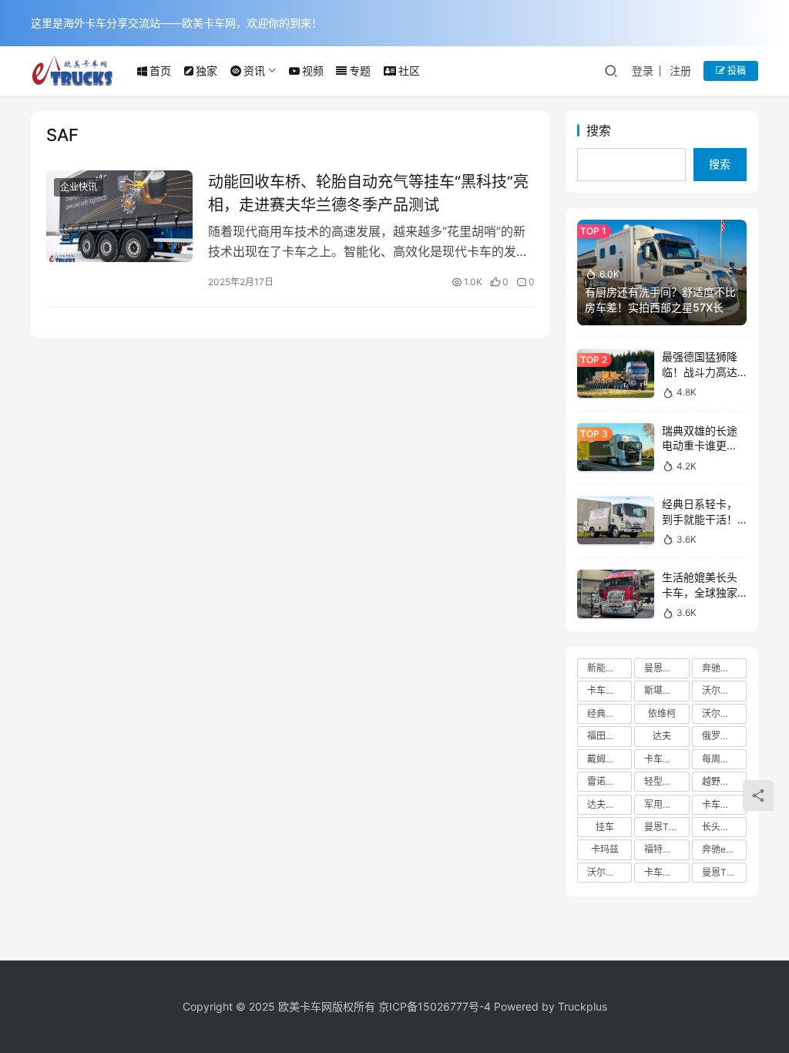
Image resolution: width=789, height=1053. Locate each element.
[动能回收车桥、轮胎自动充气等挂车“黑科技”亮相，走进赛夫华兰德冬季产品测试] (119, 216)
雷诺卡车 (605, 781)
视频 (313, 70)
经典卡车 (605, 713)
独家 (206, 70)
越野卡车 (720, 781)
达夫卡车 (605, 804)
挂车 (605, 827)
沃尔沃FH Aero (609, 872)
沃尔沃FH (722, 713)
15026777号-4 (454, 1006)
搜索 (598, 130)
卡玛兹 (605, 849)
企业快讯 (78, 187)
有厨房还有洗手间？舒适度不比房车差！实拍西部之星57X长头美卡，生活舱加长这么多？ (660, 306)
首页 (160, 70)
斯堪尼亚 (662, 690)
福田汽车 (605, 736)
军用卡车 (662, 804)
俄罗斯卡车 (724, 736)
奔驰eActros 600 (724, 849)
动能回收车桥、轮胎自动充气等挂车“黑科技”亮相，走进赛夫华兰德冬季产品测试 (368, 193)
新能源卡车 (609, 668)
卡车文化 (720, 804)
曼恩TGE (720, 872)
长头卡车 (720, 827)
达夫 (662, 736)
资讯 (254, 70)
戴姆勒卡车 (609, 759)
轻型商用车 (666, 781)
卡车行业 (605, 690)
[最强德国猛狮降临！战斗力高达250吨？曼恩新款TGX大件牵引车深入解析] (615, 373)
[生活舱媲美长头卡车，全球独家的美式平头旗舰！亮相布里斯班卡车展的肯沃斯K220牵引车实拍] (615, 594)
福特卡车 (662, 849)
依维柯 (662, 713)
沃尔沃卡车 (724, 690)
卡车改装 (662, 872)
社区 (409, 70)
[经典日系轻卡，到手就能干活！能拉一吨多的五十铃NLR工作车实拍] (615, 520)
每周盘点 (720, 759)
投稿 (735, 70)
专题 (360, 70)
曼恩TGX (663, 827)
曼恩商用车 (666, 668)
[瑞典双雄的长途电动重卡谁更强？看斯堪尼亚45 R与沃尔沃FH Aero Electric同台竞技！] (615, 447)
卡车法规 (662, 759)
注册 (680, 70)
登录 (642, 70)
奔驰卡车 (720, 668)
